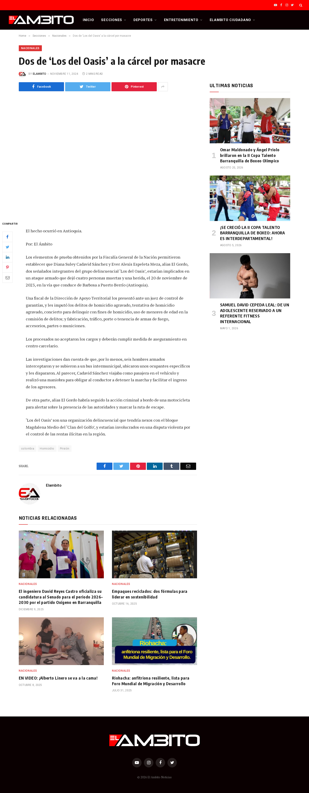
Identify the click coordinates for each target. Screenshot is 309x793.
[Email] (7, 277)
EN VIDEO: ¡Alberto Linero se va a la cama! (58, 677)
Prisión (64, 448)
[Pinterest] (7, 267)
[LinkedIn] (7, 257)
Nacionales (30, 48)
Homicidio (47, 448)
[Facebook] (7, 236)
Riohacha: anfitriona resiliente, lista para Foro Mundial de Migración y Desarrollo (150, 680)
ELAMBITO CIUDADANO (230, 20)
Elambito (39, 73)
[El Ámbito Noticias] (41, 20)
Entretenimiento (181, 20)
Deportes (143, 20)
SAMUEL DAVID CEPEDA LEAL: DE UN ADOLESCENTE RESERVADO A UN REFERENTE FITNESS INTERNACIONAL (254, 313)
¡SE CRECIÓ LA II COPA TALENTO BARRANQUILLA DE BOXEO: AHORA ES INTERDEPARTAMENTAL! (252, 233)
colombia (27, 448)
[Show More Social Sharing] (163, 86)
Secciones (111, 20)
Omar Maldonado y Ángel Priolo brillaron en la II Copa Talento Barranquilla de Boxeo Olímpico (249, 155)
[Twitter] (7, 247)
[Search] (300, 5)
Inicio (88, 20)
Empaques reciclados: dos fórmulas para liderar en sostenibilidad (150, 594)
